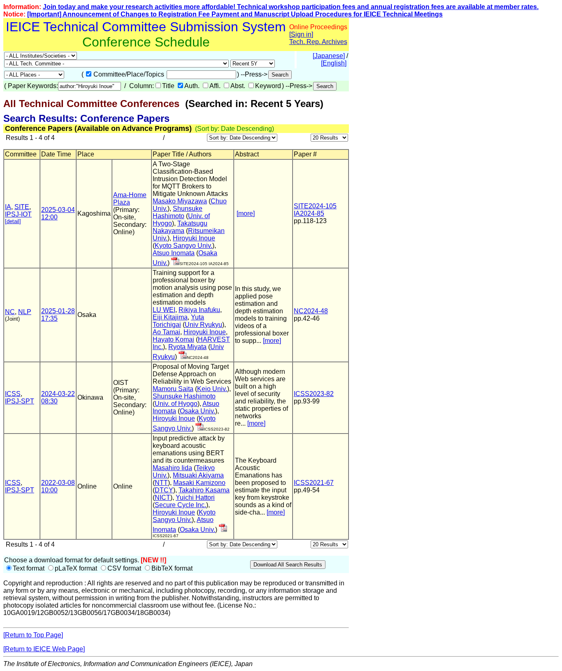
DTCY (164, 490)
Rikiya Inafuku (199, 309)
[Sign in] (301, 34)
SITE (21, 206)
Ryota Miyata (187, 346)
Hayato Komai (173, 339)
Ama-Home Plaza (129, 198)
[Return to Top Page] (33, 634)
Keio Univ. (212, 388)
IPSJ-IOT (18, 214)
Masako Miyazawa (180, 201)
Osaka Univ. (197, 411)
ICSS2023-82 (314, 393)
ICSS (13, 393)
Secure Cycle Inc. (180, 504)
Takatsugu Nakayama (180, 227)
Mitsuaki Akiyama (198, 475)
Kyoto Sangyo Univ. (183, 245)
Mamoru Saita (173, 388)
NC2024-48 (311, 311)
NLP (24, 311)
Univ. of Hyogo (176, 403)
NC (10, 311)
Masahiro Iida (172, 467)
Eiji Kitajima (170, 317)
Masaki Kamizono (199, 482)
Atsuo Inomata (174, 252)
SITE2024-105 (315, 206)
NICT (162, 497)
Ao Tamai (166, 332)
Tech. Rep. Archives (318, 41)
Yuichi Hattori (195, 497)
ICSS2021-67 (314, 482)
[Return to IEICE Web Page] (44, 648)
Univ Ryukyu (203, 324)
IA (8, 206)
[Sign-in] (175, 262)
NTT (161, 482)
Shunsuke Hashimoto (177, 212)
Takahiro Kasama (204, 490)
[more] (246, 213)
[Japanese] (329, 55)
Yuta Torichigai (178, 321)
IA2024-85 (309, 213)
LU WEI (164, 309)
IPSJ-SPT (19, 401)
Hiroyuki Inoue (194, 238)
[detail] (13, 221)
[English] (333, 63)
